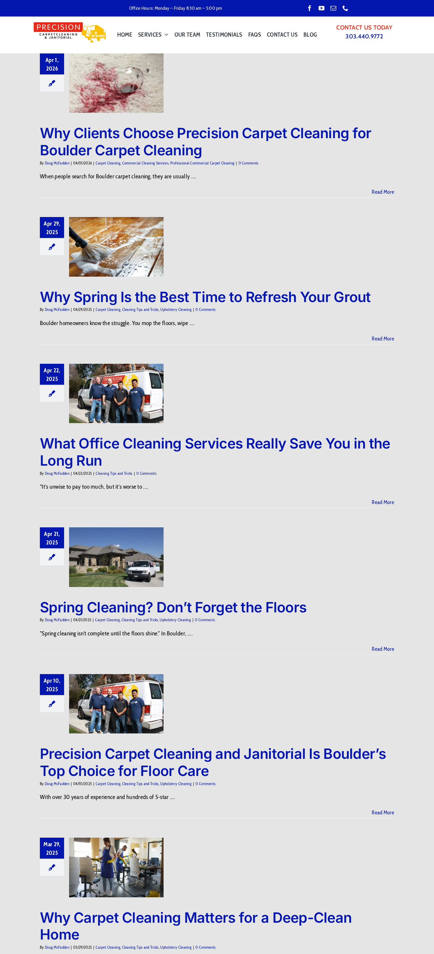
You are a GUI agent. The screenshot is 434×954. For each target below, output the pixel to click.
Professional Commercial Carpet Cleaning (202, 163)
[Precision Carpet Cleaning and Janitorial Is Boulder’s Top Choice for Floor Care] (116, 704)
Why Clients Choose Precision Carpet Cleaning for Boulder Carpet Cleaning (205, 141)
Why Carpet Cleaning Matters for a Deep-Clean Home (196, 926)
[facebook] (310, 8)
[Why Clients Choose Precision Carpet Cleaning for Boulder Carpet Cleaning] (116, 83)
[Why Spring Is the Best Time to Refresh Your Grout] (116, 247)
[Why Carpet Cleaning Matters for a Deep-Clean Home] (116, 867)
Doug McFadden (57, 163)
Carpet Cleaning (108, 163)
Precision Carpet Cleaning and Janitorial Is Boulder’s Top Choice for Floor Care (213, 762)
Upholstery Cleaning (176, 309)
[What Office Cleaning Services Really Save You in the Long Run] (116, 393)
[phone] (345, 8)
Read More (383, 192)
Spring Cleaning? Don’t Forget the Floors (173, 607)
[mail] (333, 8)
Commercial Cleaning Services (145, 163)
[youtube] (321, 8)
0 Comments (249, 163)
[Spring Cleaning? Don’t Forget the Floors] (116, 557)
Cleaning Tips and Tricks (140, 309)
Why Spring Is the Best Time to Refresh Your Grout (205, 297)
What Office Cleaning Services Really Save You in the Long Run (215, 452)
